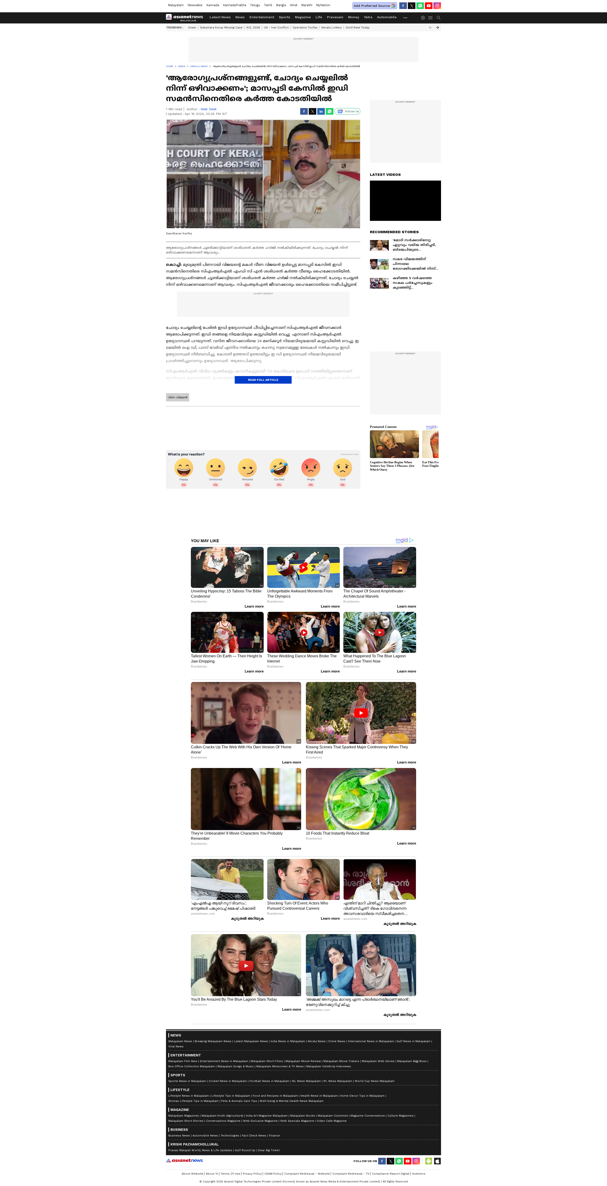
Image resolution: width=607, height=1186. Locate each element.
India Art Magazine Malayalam (267, 1115)
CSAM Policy (273, 1173)
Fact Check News (254, 1135)
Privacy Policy (252, 1173)
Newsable (195, 5)
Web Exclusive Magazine (260, 1120)
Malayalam (176, 5)
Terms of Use (230, 1173)
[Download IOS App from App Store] (437, 1161)
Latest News (220, 17)
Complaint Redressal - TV (350, 1173)
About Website (192, 1173)
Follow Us (352, 111)
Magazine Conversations (367, 1115)
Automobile (387, 17)
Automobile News (205, 1135)
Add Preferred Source (372, 6)
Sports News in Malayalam (187, 1081)
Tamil (268, 5)
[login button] (424, 18)
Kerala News (317, 1041)
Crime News (336, 1041)
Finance (274, 1135)
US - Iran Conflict (276, 27)
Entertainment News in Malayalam (224, 1061)
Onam (192, 27)
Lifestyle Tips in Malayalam (231, 1095)
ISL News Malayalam (306, 1081)
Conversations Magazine (223, 1120)
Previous (430, 27)
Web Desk (208, 109)
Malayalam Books (302, 1115)
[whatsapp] (420, 5)
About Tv (212, 1173)
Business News (179, 1135)
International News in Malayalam (371, 1041)
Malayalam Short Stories (185, 1120)
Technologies (230, 1135)
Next (437, 27)
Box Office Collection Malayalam (191, 1066)
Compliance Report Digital (390, 1173)
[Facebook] (403, 5)
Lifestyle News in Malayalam (188, 1095)
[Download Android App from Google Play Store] (428, 1161)
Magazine (303, 17)
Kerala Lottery (332, 27)
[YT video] (428, 5)
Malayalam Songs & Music (235, 1066)
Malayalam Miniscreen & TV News (280, 1066)
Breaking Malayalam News (213, 1041)
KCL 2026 (253, 27)
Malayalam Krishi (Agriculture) (222, 1115)
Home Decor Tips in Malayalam (362, 1095)
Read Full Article (263, 380)
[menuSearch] (439, 18)
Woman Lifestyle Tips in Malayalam (193, 1101)
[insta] (437, 5)
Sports (284, 17)
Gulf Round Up (245, 1150)
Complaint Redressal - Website (307, 1173)
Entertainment (261, 17)
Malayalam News (180, 1041)
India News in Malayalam (288, 1041)
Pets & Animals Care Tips (239, 1101)
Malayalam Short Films (267, 1061)
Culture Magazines (400, 1115)
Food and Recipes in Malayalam (275, 1095)
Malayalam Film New (182, 1061)
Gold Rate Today (357, 27)
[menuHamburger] (430, 18)
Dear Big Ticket (269, 1150)
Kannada (212, 5)
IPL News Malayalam (337, 1081)
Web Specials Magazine (297, 1120)
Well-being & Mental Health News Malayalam (291, 1101)
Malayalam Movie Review (303, 1061)
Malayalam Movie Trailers (341, 1061)
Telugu (255, 5)
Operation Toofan (305, 27)
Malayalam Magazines (183, 1115)
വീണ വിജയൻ (177, 397)
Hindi (293, 5)
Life (319, 17)
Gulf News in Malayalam (413, 1041)
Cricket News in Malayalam (228, 1081)
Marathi (306, 5)
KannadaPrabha (234, 5)
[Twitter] (411, 5)
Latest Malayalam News (251, 1041)
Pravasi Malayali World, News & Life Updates (200, 1150)
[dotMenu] (405, 17)
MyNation (323, 5)
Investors (418, 1173)
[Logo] (186, 17)
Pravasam (335, 17)
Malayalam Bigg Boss (412, 1061)
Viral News (176, 1046)
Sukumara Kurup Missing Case (221, 27)
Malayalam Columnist (333, 1115)
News (240, 17)
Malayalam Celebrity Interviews (328, 1066)
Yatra (368, 17)
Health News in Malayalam (319, 1095)
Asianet (184, 1160)
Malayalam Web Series (378, 1061)
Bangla (281, 5)
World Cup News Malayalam (375, 1081)
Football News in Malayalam (269, 1081)
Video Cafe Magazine (332, 1120)
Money (353, 17)
